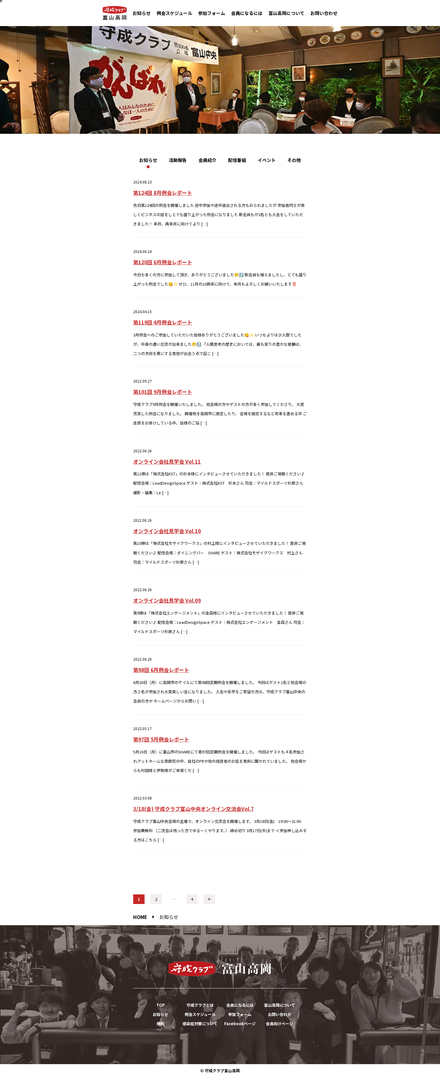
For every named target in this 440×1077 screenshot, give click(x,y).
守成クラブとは (200, 1005)
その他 (294, 160)
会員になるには (247, 13)
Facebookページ (240, 1023)
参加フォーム (211, 13)
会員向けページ (279, 1023)
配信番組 (237, 160)
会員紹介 (207, 160)
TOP (160, 1005)
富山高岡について (286, 13)
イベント (267, 160)
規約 (160, 1023)
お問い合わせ (323, 13)
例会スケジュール (174, 13)
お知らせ (142, 13)
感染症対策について (200, 1023)
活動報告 (178, 160)
